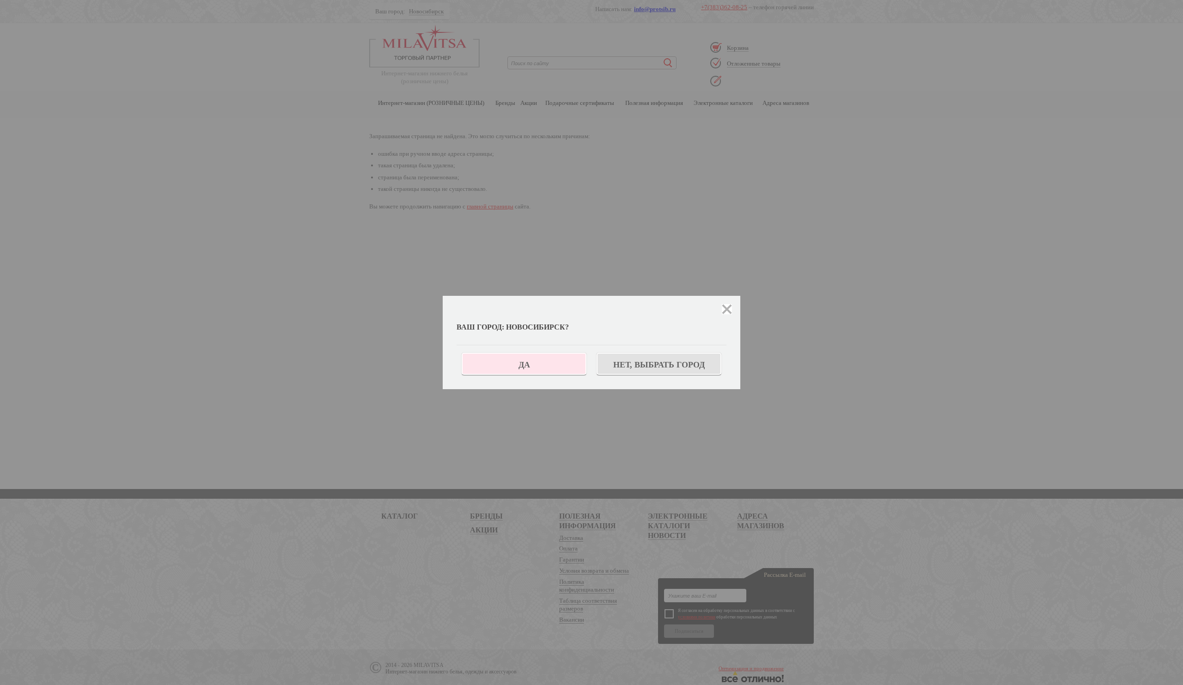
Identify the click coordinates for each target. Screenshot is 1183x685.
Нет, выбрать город (659, 364)
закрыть (727, 309)
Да (524, 364)
